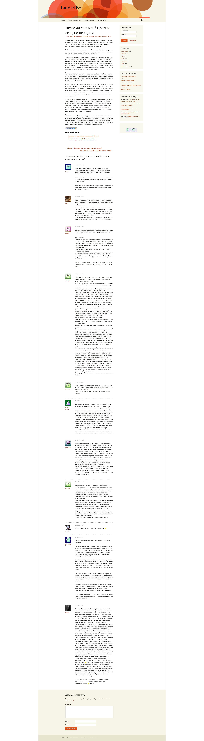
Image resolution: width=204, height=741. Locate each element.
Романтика (124, 61)
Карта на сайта (101, 20)
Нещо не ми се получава (127, 82)
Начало (63, 20)
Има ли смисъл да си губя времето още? (96, 150)
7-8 (110, 36)
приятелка (91, 36)
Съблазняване (125, 66)
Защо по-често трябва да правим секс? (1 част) (83, 136)
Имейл (67, 725)
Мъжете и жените (125, 89)
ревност (97, 36)
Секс (80, 36)
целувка (104, 36)
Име (67, 721)
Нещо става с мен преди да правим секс (81, 138)
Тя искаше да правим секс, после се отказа (82, 140)
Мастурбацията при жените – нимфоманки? (83, 148)
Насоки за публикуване (74, 20)
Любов (77, 36)
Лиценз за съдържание (92, 737)
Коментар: (68, 704)
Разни (122, 58)
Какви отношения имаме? (128, 80)
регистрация (132, 40)
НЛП (122, 56)
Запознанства (124, 51)
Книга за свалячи (89, 20)
